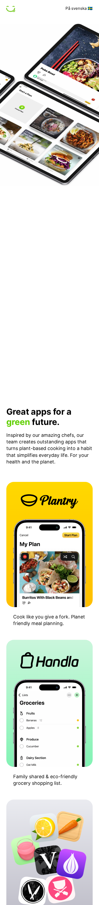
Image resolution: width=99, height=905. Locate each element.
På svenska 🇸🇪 (79, 8)
